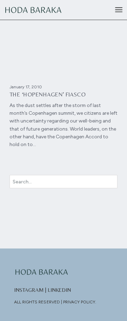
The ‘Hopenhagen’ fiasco (48, 94)
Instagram (29, 290)
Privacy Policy (79, 302)
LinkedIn (59, 290)
